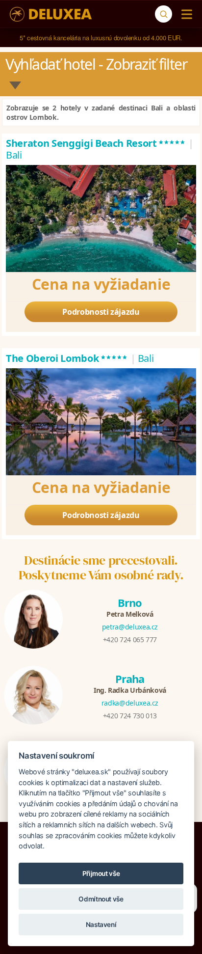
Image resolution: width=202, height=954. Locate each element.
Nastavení (101, 924)
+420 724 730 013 (130, 715)
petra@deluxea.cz (130, 626)
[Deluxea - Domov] (51, 14)
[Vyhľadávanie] (163, 14)
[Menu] (184, 14)
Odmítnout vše (100, 899)
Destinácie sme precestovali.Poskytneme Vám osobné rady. (101, 567)
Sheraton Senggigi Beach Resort (96, 143)
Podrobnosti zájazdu (100, 311)
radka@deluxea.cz (129, 703)
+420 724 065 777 (130, 639)
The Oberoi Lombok (67, 358)
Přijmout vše (101, 873)
